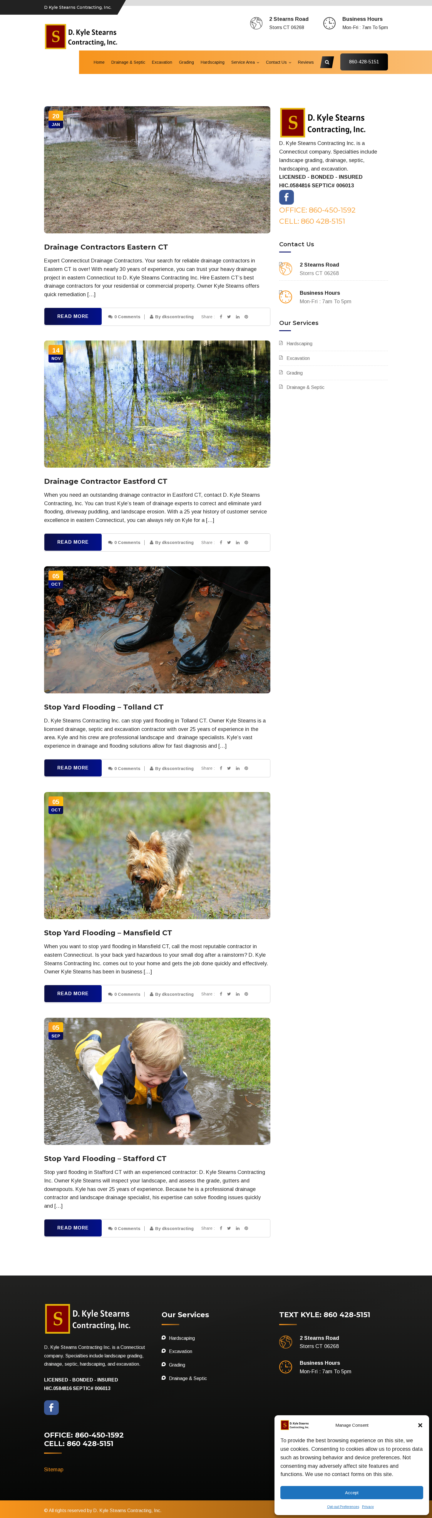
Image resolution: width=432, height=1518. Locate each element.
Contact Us (276, 62)
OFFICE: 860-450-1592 (317, 210)
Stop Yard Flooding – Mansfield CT (108, 933)
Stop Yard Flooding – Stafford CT (105, 1158)
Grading (186, 62)
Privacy (368, 1507)
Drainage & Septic (128, 62)
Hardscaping (213, 62)
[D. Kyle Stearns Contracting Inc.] (81, 36)
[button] (420, 1425)
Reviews (306, 62)
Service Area (243, 62)
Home (99, 62)
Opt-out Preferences (343, 1507)
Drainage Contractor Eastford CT (106, 481)
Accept (352, 1492)
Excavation (162, 62)
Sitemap (53, 1469)
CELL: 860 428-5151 (312, 221)
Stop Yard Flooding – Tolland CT (104, 707)
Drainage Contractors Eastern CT (106, 247)
